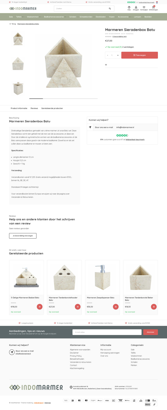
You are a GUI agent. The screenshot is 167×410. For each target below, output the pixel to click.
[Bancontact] (113, 401)
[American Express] (134, 401)
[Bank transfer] (66, 401)
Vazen (112, 17)
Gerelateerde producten (52, 108)
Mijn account (105, 349)
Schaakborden (86, 17)
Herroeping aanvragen (110, 353)
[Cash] (154, 405)
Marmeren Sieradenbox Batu (28, 24)
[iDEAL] (73, 401)
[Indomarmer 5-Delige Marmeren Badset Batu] (26, 277)
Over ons (104, 356)
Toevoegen (141, 55)
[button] (18, 98)
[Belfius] (127, 401)
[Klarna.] (148, 405)
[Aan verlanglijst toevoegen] (106, 65)
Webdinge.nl (38, 403)
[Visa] (107, 401)
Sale (11, 17)
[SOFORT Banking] (93, 401)
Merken (134, 365)
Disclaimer (74, 353)
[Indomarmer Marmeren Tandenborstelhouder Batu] (64, 277)
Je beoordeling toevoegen (23, 236)
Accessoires (123, 17)
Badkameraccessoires (54, 17)
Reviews (34, 108)
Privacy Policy (75, 356)
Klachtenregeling (77, 368)
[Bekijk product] (39, 307)
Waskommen (33, 17)
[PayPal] (100, 401)
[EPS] (154, 401)
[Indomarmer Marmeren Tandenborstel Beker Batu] (140, 277)
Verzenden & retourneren (80, 362)
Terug (14, 24)
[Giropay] (148, 401)
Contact (73, 365)
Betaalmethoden (77, 359)
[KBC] (141, 401)
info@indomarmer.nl (125, 127)
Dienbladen (101, 17)
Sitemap (48, 403)
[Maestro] (86, 401)
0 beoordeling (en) (120, 36)
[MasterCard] (79, 401)
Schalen (72, 17)
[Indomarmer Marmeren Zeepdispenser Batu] (102, 277)
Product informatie (19, 108)
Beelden (148, 17)
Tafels (18, 17)
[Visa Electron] (120, 401)
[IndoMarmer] (22, 8)
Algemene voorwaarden (80, 349)
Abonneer (150, 332)
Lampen (137, 17)
